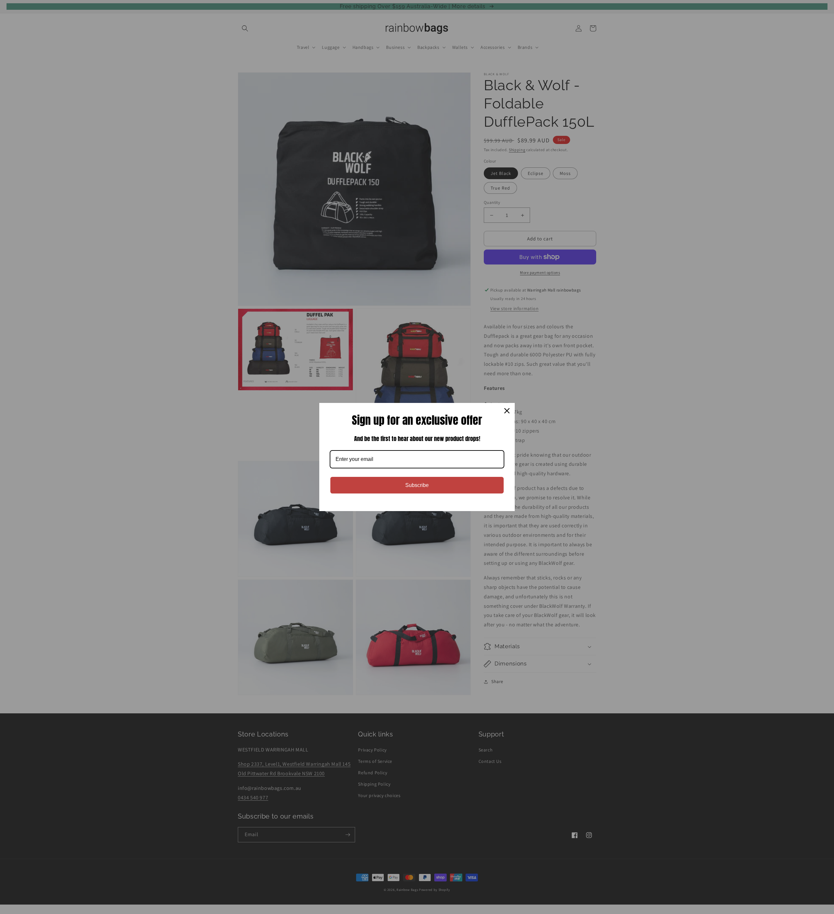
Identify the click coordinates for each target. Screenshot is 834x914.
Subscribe (417, 485)
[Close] (507, 411)
